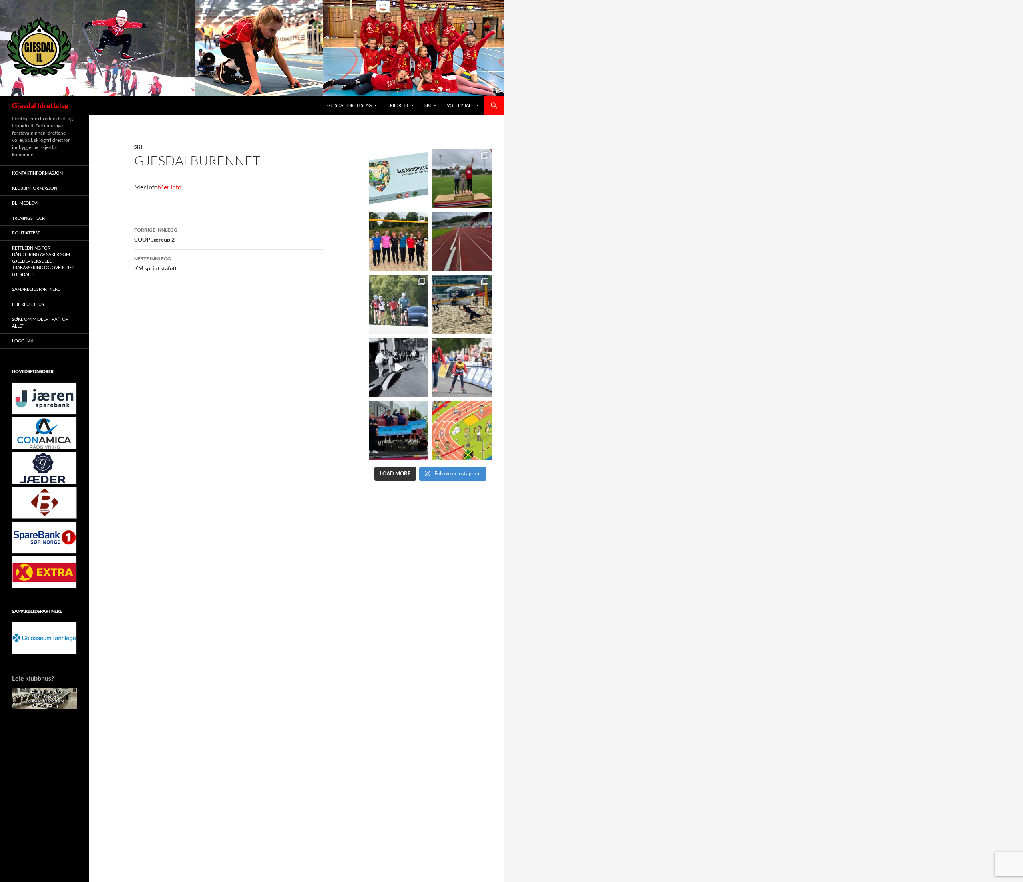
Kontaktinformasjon (37, 172)
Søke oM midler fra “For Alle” (40, 322)
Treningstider (28, 217)
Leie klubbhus (28, 304)
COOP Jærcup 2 (155, 235)
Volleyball (460, 105)
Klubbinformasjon (34, 188)
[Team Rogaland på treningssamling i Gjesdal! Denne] (398, 241)
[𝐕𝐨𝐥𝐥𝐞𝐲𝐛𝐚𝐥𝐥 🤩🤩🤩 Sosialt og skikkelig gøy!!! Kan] (462, 304)
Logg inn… (24, 340)
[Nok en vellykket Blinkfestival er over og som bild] (462, 367)
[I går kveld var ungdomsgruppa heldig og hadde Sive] (398, 304)
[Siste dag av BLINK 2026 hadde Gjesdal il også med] (398, 430)
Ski (427, 105)
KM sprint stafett (155, 264)
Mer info (169, 187)
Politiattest (26, 232)
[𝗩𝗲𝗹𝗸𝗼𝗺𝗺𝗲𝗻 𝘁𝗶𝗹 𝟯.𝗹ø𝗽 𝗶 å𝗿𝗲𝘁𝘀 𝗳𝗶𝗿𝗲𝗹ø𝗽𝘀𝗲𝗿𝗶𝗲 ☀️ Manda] (462, 178)
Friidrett (398, 105)
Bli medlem (25, 202)
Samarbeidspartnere (36, 289)
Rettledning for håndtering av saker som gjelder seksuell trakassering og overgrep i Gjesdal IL (44, 261)
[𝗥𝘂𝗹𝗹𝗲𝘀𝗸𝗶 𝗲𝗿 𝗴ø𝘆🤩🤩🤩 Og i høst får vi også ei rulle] (398, 367)
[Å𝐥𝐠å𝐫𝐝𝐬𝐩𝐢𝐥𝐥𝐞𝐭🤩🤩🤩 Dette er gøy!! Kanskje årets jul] (398, 178)
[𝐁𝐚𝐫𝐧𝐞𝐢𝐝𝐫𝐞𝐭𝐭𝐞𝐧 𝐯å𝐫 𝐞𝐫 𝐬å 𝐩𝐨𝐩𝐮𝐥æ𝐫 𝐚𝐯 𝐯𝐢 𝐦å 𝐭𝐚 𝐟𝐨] (462, 430)
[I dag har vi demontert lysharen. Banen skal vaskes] (462, 241)
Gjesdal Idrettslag (40, 105)
